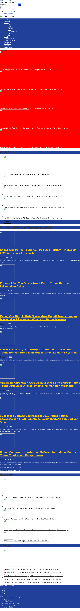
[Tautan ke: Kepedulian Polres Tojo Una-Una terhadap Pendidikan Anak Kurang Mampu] (8, 506)
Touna (2, 257)
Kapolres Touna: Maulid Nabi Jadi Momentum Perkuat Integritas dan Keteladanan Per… (33, 185)
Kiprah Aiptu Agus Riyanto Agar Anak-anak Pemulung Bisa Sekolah (26, 541)
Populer (6, 221)
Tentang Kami (8, 602)
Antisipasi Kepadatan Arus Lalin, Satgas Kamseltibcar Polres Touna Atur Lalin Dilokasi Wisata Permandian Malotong (40, 384)
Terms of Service (9, 605)
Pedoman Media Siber (11, 603)
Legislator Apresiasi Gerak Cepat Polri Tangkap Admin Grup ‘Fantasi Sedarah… (30, 519)
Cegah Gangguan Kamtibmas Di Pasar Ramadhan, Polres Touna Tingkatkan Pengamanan (38, 454)
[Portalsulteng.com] (7, 3)
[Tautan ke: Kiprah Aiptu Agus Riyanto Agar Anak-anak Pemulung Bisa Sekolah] (8, 539)
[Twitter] (4, 590)
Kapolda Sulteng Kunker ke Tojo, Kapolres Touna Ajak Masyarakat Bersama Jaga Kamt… (33, 218)
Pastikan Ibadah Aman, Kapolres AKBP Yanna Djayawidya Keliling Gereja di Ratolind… (32, 579)
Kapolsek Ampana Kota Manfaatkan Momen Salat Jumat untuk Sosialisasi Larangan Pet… (34, 572)
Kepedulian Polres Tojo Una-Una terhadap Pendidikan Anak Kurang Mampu (29, 508)
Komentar (7, 223)
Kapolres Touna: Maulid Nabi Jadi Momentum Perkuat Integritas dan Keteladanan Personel (31, 89)
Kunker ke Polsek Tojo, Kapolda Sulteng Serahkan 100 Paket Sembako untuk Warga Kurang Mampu (34, 128)
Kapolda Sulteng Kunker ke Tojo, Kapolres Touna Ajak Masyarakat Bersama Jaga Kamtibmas (31, 147)
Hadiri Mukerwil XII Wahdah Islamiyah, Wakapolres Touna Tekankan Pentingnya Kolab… (33, 576)
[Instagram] (4, 592)
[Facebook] (4, 589)
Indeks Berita (8, 607)
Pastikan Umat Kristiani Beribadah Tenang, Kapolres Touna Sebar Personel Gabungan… (33, 582)
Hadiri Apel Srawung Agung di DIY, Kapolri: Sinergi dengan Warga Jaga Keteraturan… (32, 497)
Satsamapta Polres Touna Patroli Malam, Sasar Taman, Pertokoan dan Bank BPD (27, 108)
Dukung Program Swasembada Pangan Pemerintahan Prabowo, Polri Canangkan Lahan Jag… (36, 530)
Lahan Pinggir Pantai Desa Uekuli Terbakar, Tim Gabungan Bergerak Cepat (25, 70)
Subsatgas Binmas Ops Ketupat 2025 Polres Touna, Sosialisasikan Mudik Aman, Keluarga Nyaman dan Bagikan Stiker (39, 419)
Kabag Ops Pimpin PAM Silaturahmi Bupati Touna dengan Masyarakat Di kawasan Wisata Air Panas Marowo (38, 318)
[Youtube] (4, 594)
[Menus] (0, 6)
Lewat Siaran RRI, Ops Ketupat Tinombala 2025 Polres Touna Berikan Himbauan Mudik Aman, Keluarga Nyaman (38, 351)
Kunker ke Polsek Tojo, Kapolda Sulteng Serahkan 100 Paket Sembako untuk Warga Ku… (34, 207)
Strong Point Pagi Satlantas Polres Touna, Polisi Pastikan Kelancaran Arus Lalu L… (31, 569)
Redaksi (6, 600)
